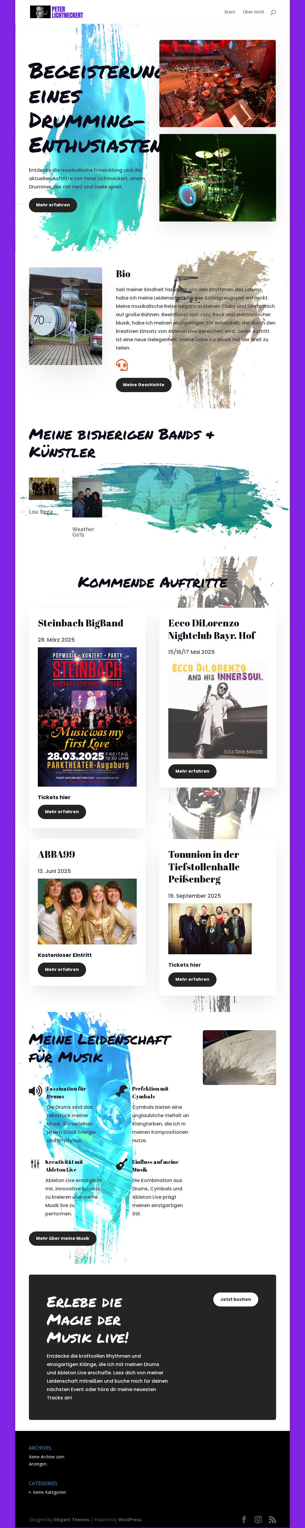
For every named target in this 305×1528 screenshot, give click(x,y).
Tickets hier (184, 965)
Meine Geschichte (143, 385)
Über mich (253, 12)
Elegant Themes (71, 1519)
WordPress (129, 1519)
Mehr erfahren (53, 205)
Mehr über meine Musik (62, 1238)
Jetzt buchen (235, 1299)
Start (229, 12)
